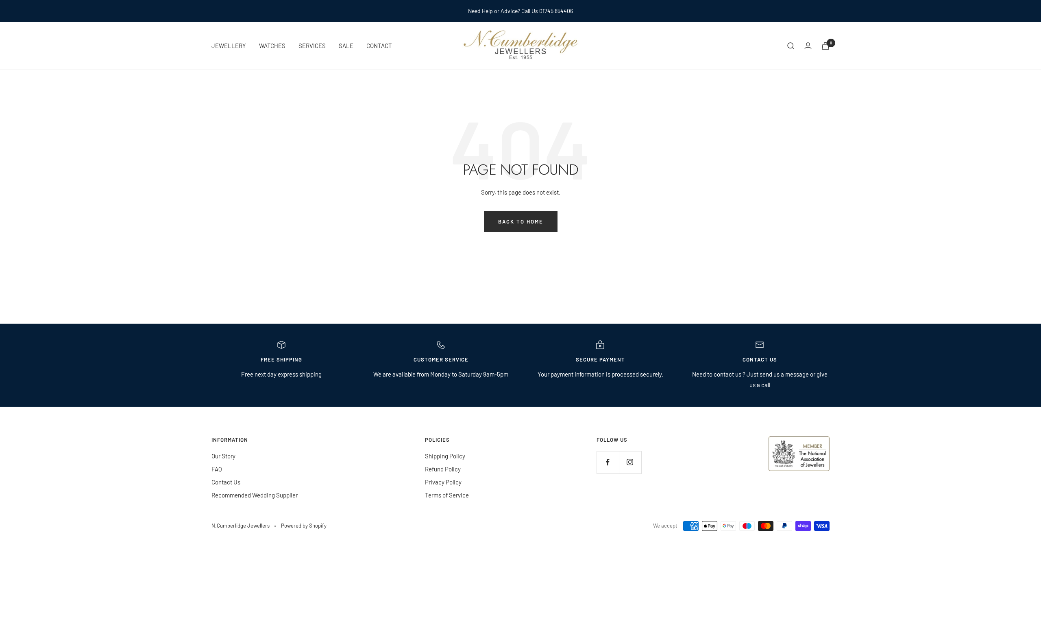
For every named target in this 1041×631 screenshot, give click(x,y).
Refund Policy (443, 469)
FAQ (216, 469)
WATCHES (272, 45)
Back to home (520, 221)
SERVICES (312, 45)
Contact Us (225, 482)
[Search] (791, 46)
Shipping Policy (445, 456)
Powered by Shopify (304, 525)
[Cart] (825, 46)
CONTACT (379, 45)
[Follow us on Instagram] (630, 462)
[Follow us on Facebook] (608, 462)
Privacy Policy (443, 482)
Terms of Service (447, 495)
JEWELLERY (228, 45)
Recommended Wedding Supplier (254, 495)
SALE (346, 45)
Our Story (223, 456)
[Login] (808, 45)
